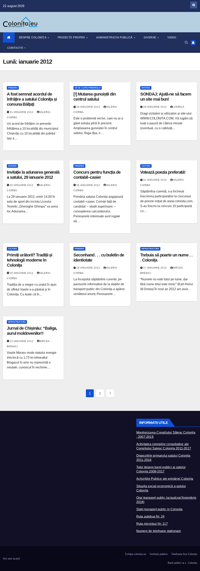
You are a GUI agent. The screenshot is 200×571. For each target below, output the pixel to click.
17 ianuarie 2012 (155, 267)
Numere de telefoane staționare (158, 531)
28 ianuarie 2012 (88, 107)
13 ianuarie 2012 (22, 341)
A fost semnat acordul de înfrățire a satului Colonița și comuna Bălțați (32, 99)
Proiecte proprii (72, 37)
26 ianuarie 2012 (22, 185)
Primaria (13, 88)
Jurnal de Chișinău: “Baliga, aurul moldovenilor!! (32, 331)
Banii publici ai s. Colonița (182, 562)
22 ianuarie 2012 (155, 180)
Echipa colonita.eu (135, 554)
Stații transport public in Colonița (159, 509)
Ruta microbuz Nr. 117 (152, 523)
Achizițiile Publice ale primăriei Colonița (164, 478)
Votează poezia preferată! (163, 172)
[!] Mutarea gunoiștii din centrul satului (94, 97)
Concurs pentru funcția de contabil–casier (97, 175)
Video (171, 37)
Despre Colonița (33, 37)
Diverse (150, 37)
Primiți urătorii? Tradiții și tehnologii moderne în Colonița (29, 260)
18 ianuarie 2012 (22, 273)
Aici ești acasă (11, 558)
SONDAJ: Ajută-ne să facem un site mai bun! (165, 97)
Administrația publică (114, 37)
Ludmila (178, 107)
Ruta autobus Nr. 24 (150, 516)
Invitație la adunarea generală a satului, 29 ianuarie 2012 (33, 175)
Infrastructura (150, 249)
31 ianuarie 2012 (22, 112)
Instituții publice (159, 554)
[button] (186, 42)
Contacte (15, 47)
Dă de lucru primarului (88, 88)
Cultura (145, 166)
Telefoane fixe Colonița (184, 554)
